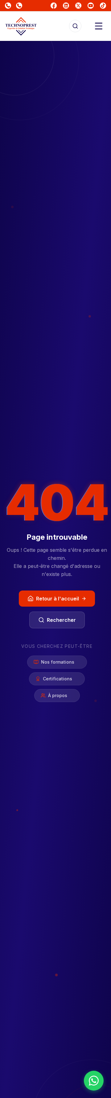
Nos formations (57, 662)
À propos (57, 695)
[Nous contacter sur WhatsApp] (94, 1081)
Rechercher (61, 620)
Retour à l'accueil (57, 598)
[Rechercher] (75, 26)
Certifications (57, 678)
